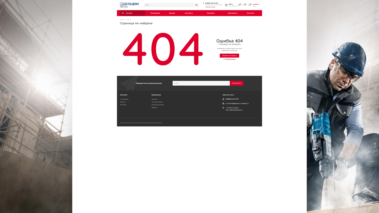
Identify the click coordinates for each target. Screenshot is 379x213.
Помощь (154, 99)
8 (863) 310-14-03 (211, 3)
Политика (123, 105)
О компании (124, 99)
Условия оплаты (157, 102)
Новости (123, 102)
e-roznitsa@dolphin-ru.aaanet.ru (237, 103)
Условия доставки (158, 105)
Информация (156, 95)
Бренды (154, 107)
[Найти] (196, 5)
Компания (123, 95)
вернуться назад (230, 59)
